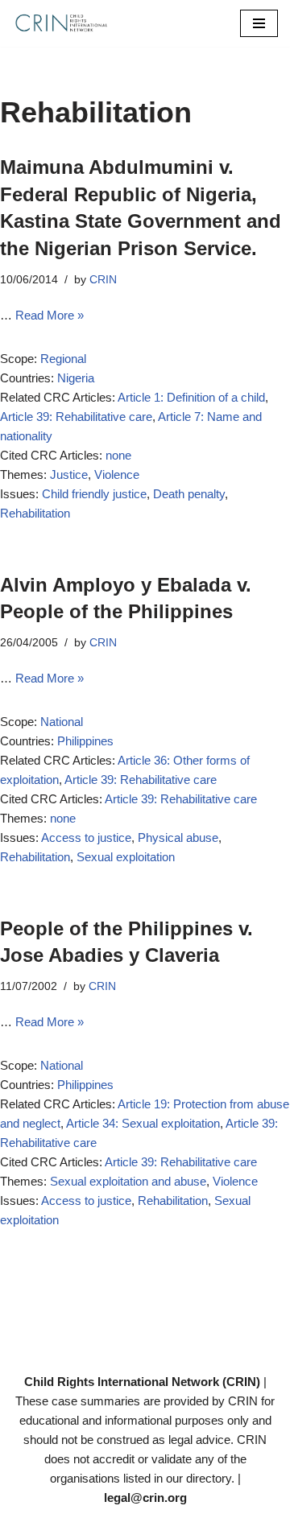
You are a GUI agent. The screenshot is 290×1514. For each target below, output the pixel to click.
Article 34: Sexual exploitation (143, 1123)
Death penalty (189, 494)
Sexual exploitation (126, 857)
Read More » (49, 315)
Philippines (85, 741)
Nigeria (75, 378)
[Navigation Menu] (259, 23)
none (118, 455)
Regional (63, 358)
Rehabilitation (35, 513)
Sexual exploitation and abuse (128, 1181)
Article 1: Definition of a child (191, 397)
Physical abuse (178, 837)
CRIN (103, 280)
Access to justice (86, 837)
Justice (69, 474)
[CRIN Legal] (60, 23)
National (61, 721)
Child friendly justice (94, 494)
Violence (116, 474)
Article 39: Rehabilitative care (76, 416)
